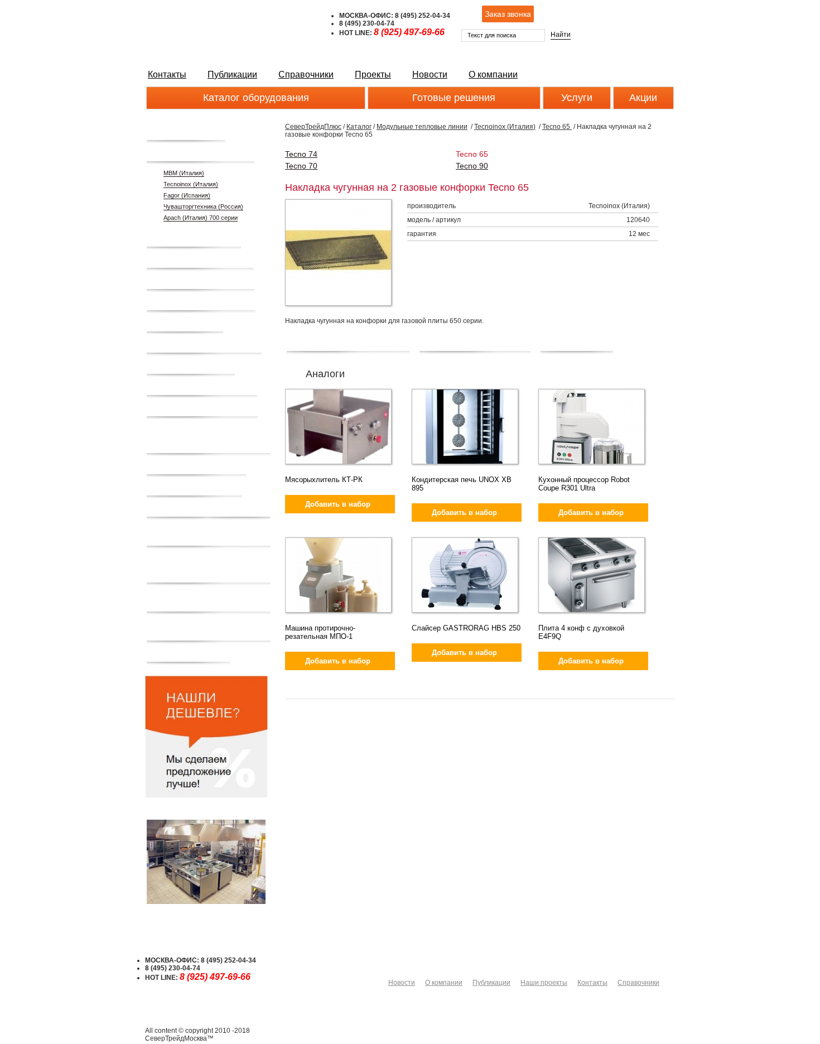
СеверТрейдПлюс (313, 127)
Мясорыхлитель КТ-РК (324, 479)
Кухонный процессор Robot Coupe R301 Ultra (584, 483)
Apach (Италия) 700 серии (200, 217)
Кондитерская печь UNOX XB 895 (462, 483)
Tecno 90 (472, 165)
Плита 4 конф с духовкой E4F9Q (581, 632)
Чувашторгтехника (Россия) (203, 206)
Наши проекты (543, 983)
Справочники (306, 74)
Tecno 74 (301, 154)
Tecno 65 (557, 127)
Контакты (167, 74)
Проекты (373, 74)
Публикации (232, 74)
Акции (643, 97)
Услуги (576, 97)
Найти (561, 35)
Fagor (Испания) (186, 195)
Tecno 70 (301, 165)
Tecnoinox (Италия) (190, 184)
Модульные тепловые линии (422, 127)
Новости (429, 74)
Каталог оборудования (256, 97)
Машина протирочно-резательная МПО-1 (320, 632)
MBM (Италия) (183, 173)
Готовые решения (453, 97)
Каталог (359, 127)
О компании (493, 74)
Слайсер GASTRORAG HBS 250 (466, 628)
